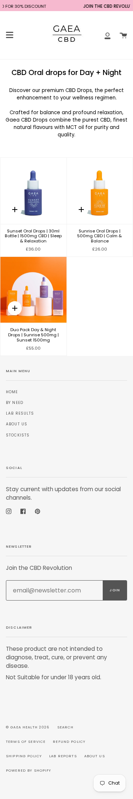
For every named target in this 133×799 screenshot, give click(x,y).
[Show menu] (9, 35)
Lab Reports (63, 756)
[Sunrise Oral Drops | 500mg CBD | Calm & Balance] (100, 191)
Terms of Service (25, 741)
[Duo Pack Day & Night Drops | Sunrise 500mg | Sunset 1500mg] (33, 290)
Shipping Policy (24, 756)
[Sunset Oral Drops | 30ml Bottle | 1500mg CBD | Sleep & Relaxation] (33, 191)
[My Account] (107, 35)
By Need (14, 402)
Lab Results (20, 413)
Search (65, 727)
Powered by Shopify (28, 770)
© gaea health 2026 (28, 727)
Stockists (18, 435)
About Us (16, 424)
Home (12, 392)
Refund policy (69, 741)
